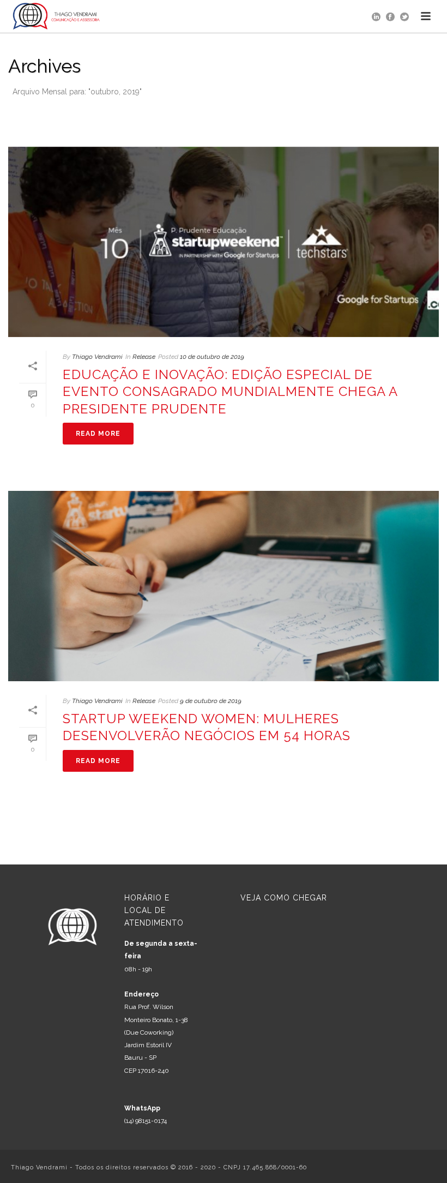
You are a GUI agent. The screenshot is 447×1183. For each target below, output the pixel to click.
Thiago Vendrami (97, 357)
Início (303, 112)
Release (143, 357)
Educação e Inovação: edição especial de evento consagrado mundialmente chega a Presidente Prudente (230, 391)
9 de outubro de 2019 (210, 701)
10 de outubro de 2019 (212, 357)
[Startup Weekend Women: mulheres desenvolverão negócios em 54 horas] (223, 586)
